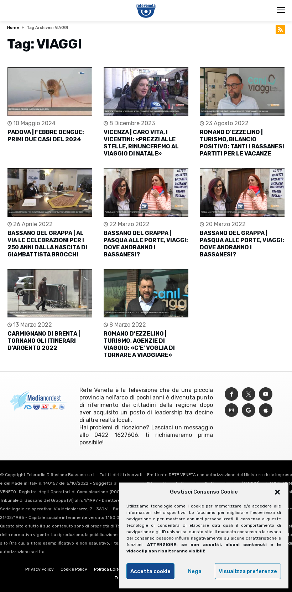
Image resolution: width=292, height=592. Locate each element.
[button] (277, 492)
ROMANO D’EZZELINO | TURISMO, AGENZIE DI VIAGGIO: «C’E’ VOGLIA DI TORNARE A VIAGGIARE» (139, 344)
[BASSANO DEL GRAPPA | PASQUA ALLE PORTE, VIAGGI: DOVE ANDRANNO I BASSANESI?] (146, 192)
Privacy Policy (39, 569)
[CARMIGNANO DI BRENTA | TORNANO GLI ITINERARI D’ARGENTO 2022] (49, 293)
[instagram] (231, 410)
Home (13, 27)
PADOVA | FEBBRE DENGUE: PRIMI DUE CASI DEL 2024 (45, 136)
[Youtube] (265, 394)
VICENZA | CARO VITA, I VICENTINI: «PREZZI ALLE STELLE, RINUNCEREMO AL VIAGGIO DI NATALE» (141, 143)
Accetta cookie (150, 571)
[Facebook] (231, 394)
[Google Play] (248, 410)
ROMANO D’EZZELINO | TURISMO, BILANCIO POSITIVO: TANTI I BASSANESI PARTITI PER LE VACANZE (242, 143)
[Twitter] (248, 394)
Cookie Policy (74, 569)
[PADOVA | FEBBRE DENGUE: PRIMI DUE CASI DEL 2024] (49, 91)
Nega (195, 571)
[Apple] (265, 410)
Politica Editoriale (112, 569)
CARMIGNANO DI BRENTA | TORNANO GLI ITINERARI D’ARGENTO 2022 (43, 340)
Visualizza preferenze (248, 571)
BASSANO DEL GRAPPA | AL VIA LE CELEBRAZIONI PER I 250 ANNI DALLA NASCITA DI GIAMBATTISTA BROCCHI (47, 244)
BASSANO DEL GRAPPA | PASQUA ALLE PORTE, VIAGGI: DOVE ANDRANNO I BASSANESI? (146, 244)
